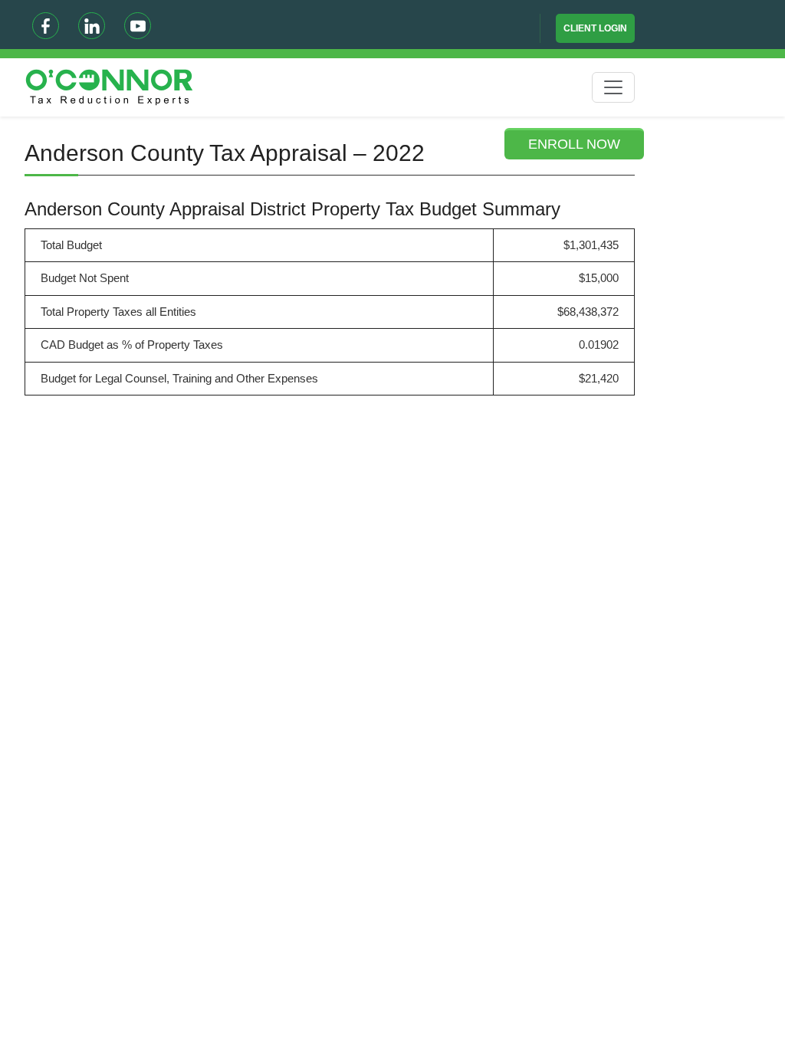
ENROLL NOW (574, 144)
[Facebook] (45, 25)
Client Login (595, 28)
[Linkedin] (91, 25)
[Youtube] (137, 25)
